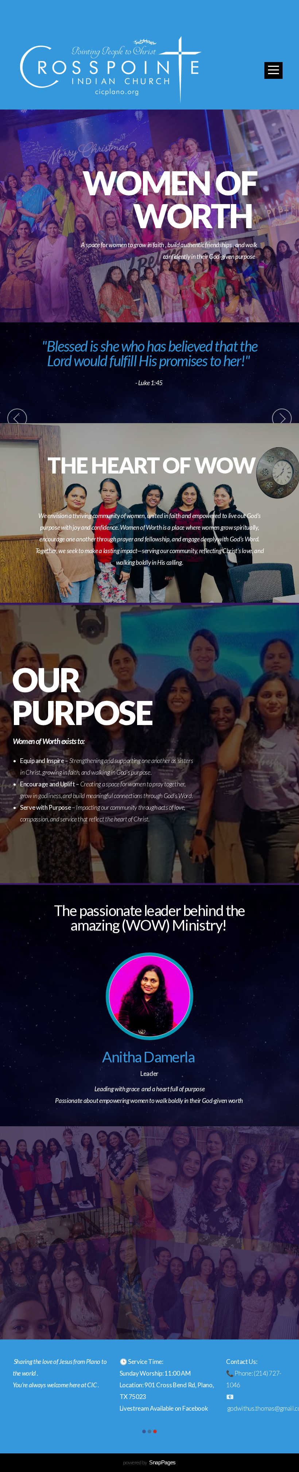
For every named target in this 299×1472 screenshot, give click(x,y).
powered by (149, 1462)
